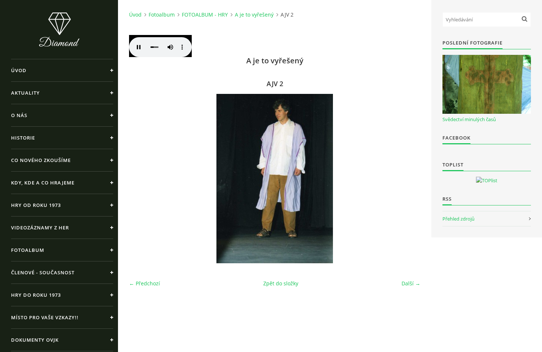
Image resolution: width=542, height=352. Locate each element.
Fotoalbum (27, 250)
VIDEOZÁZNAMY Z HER (40, 227)
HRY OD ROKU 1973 (36, 205)
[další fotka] (408, 178)
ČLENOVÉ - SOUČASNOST (42, 272)
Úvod (19, 70)
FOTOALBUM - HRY (205, 14)
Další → (411, 283)
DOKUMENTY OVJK (35, 340)
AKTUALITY (25, 92)
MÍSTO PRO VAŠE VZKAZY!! (45, 317)
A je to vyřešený (254, 14)
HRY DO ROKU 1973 (36, 295)
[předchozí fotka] (141, 178)
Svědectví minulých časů (469, 119)
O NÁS (19, 115)
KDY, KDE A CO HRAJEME (42, 182)
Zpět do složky (280, 283)
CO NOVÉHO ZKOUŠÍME (41, 160)
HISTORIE (23, 137)
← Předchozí (144, 283)
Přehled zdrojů (458, 218)
